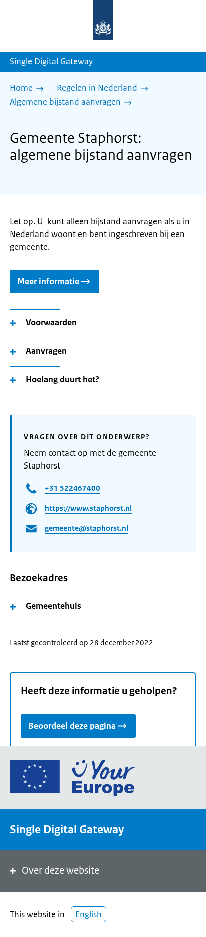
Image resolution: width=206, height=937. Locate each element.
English (89, 914)
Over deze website (61, 870)
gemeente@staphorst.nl (86, 528)
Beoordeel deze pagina (72, 725)
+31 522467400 (72, 488)
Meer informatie (49, 281)
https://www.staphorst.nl (88, 508)
